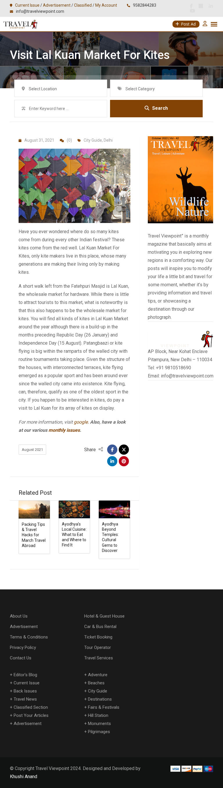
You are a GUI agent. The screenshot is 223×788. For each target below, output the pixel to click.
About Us (19, 616)
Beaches (96, 683)
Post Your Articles (31, 715)
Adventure (97, 674)
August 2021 (32, 449)
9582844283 (144, 5)
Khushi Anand (23, 776)
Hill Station (98, 715)
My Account (106, 5)
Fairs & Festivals (103, 707)
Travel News (25, 699)
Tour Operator (97, 647)
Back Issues (25, 691)
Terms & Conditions (29, 637)
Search (160, 108)
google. (81, 422)
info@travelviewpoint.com (40, 11)
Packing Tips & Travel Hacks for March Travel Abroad (34, 535)
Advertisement (57, 5)
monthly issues (64, 430)
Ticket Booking (98, 637)
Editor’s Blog (25, 674)
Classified (83, 5)
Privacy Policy (23, 647)
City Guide (93, 140)
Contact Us (20, 658)
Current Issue (27, 5)
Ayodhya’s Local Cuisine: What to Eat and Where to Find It (74, 535)
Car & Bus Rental (100, 626)
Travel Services (98, 658)
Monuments (99, 723)
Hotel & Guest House (104, 616)
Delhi (108, 140)
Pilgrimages (99, 731)
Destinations (100, 699)
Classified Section (31, 707)
